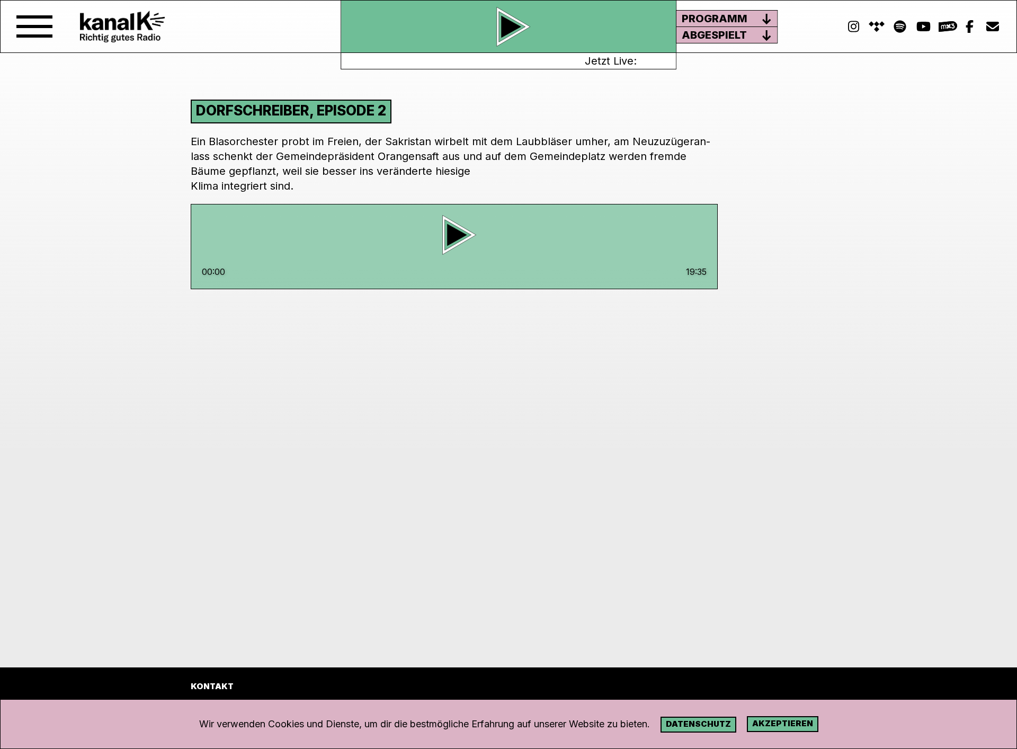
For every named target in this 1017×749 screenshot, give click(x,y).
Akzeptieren (782, 723)
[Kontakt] (993, 26)
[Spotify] (877, 26)
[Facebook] (969, 26)
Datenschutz (698, 724)
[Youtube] (923, 26)
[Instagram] (853, 26)
